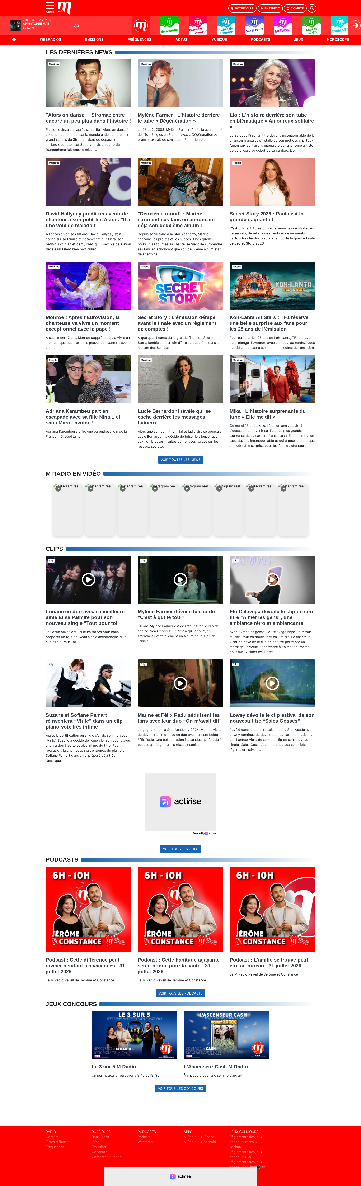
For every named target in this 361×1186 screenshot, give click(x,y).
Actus (181, 39)
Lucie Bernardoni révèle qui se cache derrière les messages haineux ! (174, 417)
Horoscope (338, 39)
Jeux (298, 39)
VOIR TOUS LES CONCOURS (180, 1088)
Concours (99, 1152)
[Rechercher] (312, 8)
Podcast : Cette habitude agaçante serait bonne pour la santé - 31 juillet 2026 (179, 965)
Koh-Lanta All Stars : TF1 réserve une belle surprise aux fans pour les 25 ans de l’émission (269, 323)
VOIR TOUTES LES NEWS (181, 459)
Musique (219, 39)
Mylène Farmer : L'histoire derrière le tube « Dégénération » (179, 118)
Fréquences (139, 39)
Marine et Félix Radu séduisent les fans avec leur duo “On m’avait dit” (180, 718)
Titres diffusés (57, 1142)
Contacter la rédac (106, 1157)
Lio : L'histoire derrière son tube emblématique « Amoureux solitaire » (272, 120)
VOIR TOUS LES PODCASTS (181, 993)
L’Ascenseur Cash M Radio (216, 1066)
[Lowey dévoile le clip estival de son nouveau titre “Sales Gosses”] (272, 683)
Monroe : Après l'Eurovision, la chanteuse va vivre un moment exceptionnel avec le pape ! (83, 323)
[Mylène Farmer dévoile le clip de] (180, 579)
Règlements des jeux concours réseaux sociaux (246, 1142)
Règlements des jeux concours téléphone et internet (247, 1167)
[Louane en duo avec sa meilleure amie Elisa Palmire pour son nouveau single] (88, 579)
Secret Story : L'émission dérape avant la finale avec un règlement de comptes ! (177, 323)
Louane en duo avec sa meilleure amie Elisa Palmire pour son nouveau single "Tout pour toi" (85, 617)
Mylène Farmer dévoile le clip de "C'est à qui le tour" (176, 614)
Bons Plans (100, 1137)
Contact (52, 1137)
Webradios (50, 39)
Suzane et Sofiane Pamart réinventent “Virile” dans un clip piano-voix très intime (84, 721)
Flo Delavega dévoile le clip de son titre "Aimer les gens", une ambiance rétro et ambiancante (271, 617)
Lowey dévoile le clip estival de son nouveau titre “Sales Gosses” (272, 718)
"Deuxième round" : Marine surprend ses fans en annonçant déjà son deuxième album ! (176, 219)
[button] (68, 510)
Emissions (94, 39)
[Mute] (76, 26)
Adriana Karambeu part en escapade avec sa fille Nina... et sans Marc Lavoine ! (83, 417)
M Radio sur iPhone (199, 1137)
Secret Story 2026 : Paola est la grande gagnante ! (266, 216)
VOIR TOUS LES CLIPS (180, 849)
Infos (95, 1142)
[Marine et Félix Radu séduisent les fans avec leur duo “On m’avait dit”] (180, 683)
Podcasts (260, 39)
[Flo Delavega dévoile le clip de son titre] (272, 579)
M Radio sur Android (200, 1142)
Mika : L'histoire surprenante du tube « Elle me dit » (268, 414)
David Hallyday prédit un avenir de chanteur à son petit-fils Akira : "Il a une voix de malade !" (88, 219)
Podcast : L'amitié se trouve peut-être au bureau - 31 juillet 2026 (270, 962)
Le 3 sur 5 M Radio (114, 1066)
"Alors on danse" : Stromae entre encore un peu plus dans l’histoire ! (88, 118)
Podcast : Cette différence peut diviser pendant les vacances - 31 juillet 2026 (85, 965)
